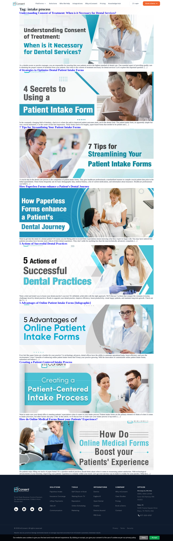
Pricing (103, 4)
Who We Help (65, 4)
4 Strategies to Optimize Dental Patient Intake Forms (51, 70)
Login (137, 3)
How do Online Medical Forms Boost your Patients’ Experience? (58, 419)
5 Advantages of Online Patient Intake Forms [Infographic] (55, 302)
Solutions (53, 4)
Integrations (77, 4)
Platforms (40, 4)
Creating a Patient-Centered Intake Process (45, 362)
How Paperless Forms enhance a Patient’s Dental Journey (54, 186)
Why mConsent (91, 4)
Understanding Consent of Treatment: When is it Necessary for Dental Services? (67, 12)
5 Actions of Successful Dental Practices (43, 243)
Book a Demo (150, 3)
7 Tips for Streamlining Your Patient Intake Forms (50, 127)
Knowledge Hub (114, 4)
